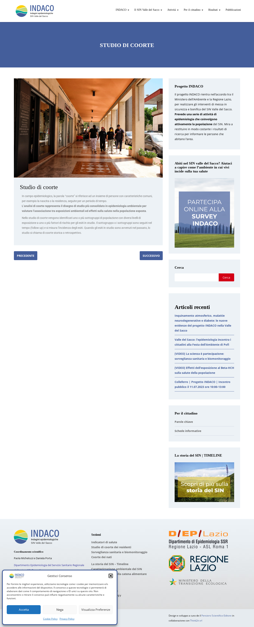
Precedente (25, 256)
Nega (59, 610)
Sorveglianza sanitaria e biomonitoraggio (119, 552)
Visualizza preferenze (95, 610)
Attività (171, 9)
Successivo (151, 256)
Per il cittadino (192, 9)
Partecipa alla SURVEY (106, 596)
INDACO (121, 9)
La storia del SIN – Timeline (109, 564)
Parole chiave (184, 422)
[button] (111, 576)
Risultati (213, 9)
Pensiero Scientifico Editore (216, 615)
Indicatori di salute (104, 542)
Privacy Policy (67, 618)
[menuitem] (122, 8)
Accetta (24, 610)
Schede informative (188, 431)
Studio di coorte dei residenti (111, 547)
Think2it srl (196, 620)
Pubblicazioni (233, 9)
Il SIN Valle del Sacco (147, 9)
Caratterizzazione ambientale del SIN (116, 569)
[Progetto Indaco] (35, 11)
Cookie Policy (50, 618)
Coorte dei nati (101, 557)
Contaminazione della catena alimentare (119, 574)
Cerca (179, 267)
